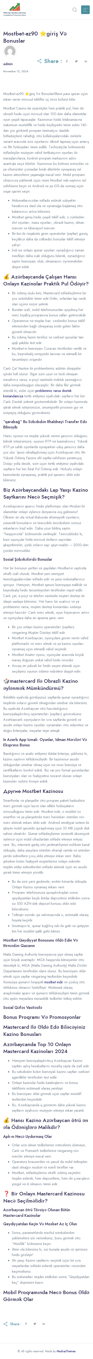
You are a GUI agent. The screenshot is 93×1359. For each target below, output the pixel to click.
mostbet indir (53, 982)
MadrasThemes (66, 1351)
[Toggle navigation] (85, 9)
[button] (74, 10)
